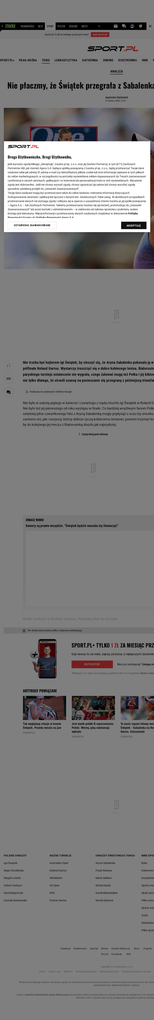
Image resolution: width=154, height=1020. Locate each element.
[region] (77, 186)
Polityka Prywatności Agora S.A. (55, 217)
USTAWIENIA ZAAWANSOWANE (32, 225)
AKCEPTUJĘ (134, 225)
